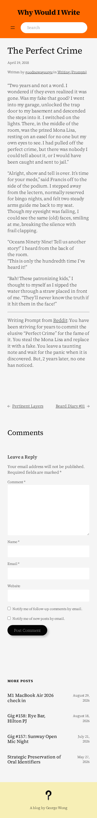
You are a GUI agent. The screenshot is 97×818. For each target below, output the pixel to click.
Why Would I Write (48, 12)
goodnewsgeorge (39, 72)
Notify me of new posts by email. (38, 618)
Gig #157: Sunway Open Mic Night (32, 739)
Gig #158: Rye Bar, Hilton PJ (26, 718)
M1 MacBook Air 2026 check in (30, 698)
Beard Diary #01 (70, 406)
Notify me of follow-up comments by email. (47, 608)
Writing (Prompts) (72, 72)
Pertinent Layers (27, 406)
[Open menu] (13, 28)
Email (13, 563)
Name (13, 542)
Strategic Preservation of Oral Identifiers (34, 759)
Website (13, 586)
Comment (16, 481)
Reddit (60, 320)
